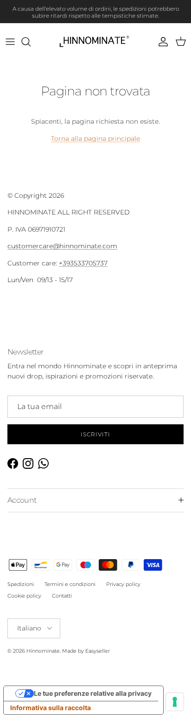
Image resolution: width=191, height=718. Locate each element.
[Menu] (10, 41)
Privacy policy (123, 584)
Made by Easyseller (86, 651)
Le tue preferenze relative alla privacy (93, 693)
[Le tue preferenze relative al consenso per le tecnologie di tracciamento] (175, 702)
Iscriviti (95, 434)
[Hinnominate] (95, 42)
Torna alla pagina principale (95, 138)
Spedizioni (20, 584)
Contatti (62, 595)
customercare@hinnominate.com (62, 246)
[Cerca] (30, 41)
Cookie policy (24, 595)
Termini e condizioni (70, 584)
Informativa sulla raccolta (50, 708)
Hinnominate (43, 651)
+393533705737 (83, 263)
